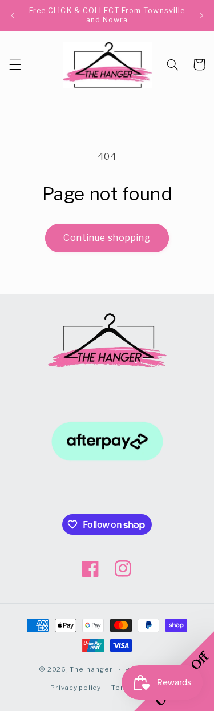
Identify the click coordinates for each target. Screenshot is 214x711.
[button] (15, 64)
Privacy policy (75, 688)
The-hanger (91, 670)
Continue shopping (107, 237)
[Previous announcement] (12, 15)
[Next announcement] (201, 15)
